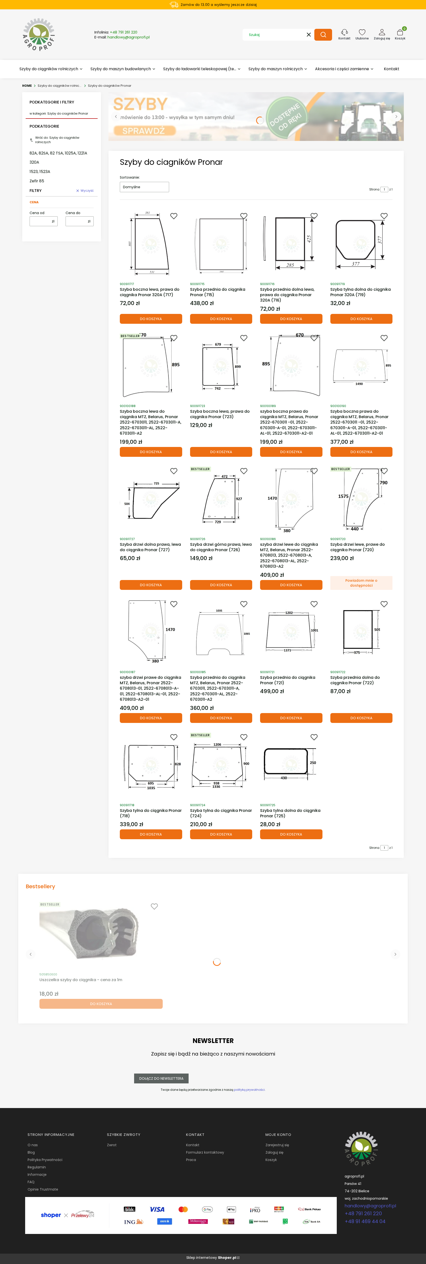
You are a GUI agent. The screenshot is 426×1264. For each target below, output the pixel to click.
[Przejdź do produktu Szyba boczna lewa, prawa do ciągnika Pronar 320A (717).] (151, 244)
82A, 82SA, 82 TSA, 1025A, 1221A (58, 153)
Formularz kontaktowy (205, 1152)
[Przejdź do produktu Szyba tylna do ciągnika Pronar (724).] (221, 765)
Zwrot (112, 1145)
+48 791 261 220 (363, 1213)
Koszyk (271, 1159)
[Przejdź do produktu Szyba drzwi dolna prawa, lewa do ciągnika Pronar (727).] (151, 499)
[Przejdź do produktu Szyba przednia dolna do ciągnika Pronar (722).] (361, 632)
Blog (31, 1152)
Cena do (73, 212)
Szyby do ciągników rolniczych (60, 85)
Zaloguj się (275, 1152)
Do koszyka (151, 318)
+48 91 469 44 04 (365, 1221)
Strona (374, 189)
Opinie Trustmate (43, 1189)
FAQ (31, 1181)
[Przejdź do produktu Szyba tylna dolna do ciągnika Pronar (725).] (291, 765)
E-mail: (122, 37)
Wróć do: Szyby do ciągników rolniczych (57, 140)
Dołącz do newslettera (161, 1078)
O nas (33, 1145)
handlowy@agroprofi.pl (370, 1206)
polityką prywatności (249, 1090)
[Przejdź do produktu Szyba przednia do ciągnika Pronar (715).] (221, 244)
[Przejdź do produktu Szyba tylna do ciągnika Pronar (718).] (151, 765)
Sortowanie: (130, 177)
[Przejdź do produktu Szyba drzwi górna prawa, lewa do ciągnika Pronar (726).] (221, 499)
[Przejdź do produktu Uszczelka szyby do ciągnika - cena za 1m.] (101, 934)
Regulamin (37, 1167)
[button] (323, 35)
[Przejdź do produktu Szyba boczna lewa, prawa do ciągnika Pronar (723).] (221, 366)
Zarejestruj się (277, 1145)
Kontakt (192, 1145)
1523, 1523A (40, 171)
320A (34, 162)
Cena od (37, 212)
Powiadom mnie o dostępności (361, 583)
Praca (191, 1159)
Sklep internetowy (211, 1257)
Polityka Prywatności (45, 1159)
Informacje (37, 1174)
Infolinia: (115, 32)
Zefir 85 (37, 181)
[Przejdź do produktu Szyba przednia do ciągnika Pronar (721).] (291, 632)
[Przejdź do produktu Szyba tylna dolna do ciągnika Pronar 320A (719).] (361, 244)
